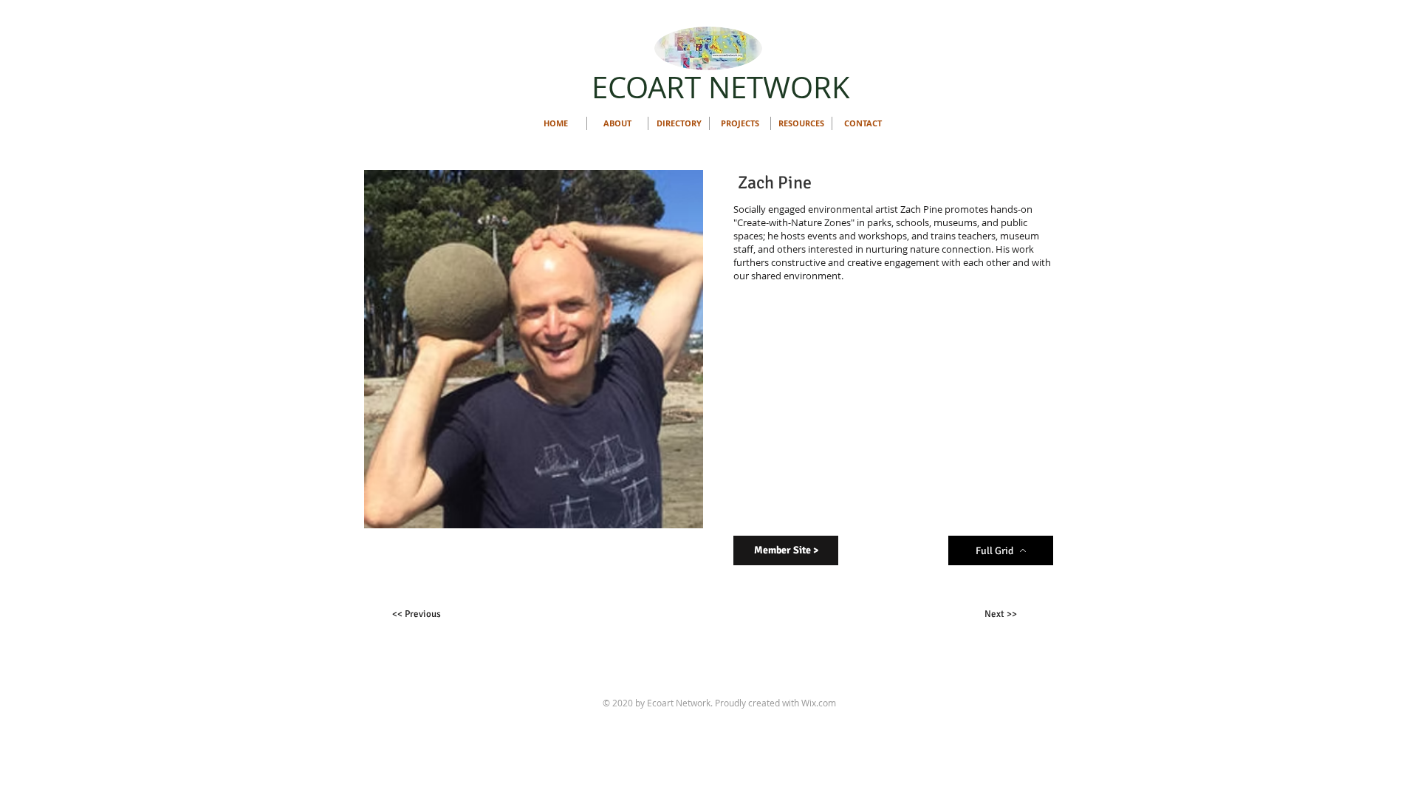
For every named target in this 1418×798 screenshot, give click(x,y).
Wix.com (818, 703)
